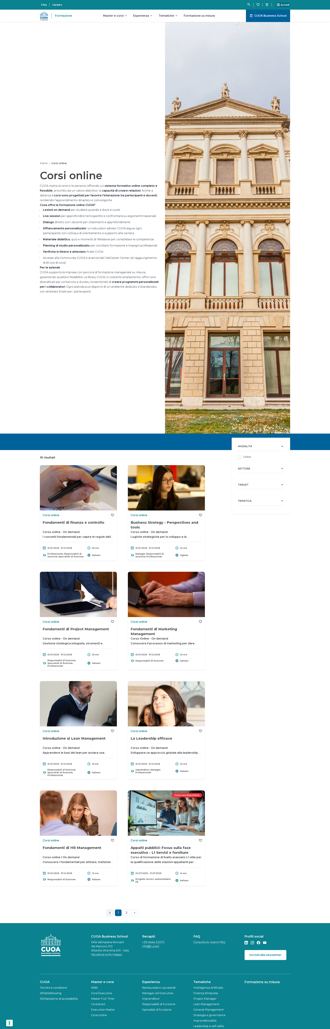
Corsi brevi (98, 1004)
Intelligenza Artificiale (208, 987)
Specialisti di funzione (157, 1009)
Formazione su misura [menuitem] (199, 15)
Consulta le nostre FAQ (209, 942)
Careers (57, 4)
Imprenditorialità (204, 1020)
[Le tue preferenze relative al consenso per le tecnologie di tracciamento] (9, 1023)
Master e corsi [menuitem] (115, 16)
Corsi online (99, 1015)
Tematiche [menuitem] (168, 16)
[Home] (52, 945)
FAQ (44, 4)
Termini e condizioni (53, 987)
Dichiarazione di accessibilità (59, 998)
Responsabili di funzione (158, 1004)
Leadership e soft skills (208, 1026)
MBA (94, 987)
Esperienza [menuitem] (143, 16)
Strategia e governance (209, 1015)
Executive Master (103, 1009)
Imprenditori (151, 998)
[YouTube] (264, 942)
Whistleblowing (51, 993)
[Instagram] (252, 942)
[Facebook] (258, 942)
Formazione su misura (262, 982)
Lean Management (206, 1004)
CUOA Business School (268, 16)
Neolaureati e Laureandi (158, 987)
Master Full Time (102, 998)
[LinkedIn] (246, 942)
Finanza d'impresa (205, 993)
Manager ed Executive (157, 993)
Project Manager (205, 998)
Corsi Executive (101, 993)
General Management (208, 1009)
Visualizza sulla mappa (106, 954)
